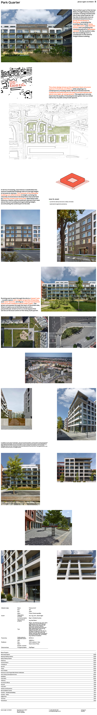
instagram (83, 710)
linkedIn (83, 711)
